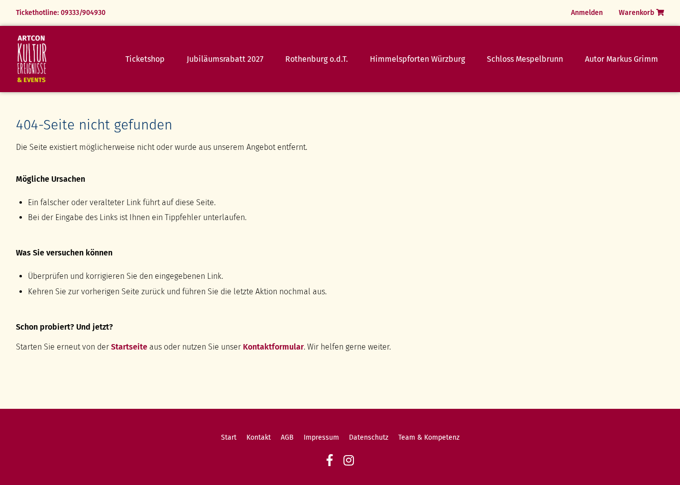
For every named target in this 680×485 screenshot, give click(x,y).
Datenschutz (368, 437)
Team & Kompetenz (428, 437)
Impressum (321, 437)
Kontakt (258, 437)
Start (228, 437)
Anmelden (587, 12)
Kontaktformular (273, 347)
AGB (287, 437)
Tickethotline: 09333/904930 (61, 12)
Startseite (129, 347)
